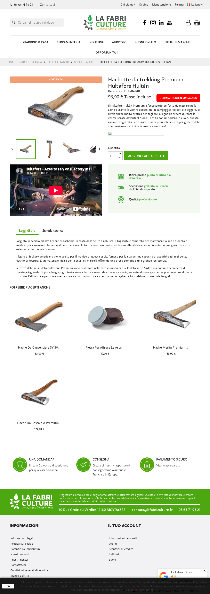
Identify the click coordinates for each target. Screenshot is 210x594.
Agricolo (119, 42)
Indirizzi (113, 554)
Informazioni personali (122, 538)
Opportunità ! (107, 53)
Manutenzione (161, 5)
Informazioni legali (21, 538)
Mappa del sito (19, 575)
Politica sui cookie (21, 543)
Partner (180, 5)
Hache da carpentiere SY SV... (39, 347)
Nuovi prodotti (19, 554)
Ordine (143, 5)
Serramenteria (68, 42)
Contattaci (47, 5)
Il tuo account (124, 525)
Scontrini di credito (120, 549)
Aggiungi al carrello (146, 156)
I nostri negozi (19, 559)
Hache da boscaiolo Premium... (39, 423)
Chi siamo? (128, 5)
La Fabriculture (181, 572)
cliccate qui (147, 590)
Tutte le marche (177, 42)
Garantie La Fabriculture (25, 549)
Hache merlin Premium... (170, 347)
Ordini (112, 543)
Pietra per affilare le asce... (105, 347)
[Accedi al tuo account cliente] (188, 24)
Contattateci (18, 565)
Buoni (112, 559)
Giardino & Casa (36, 42)
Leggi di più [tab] (27, 231)
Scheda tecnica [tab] (52, 231)
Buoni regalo (145, 42)
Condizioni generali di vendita (29, 570)
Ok (8, 586)
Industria (96, 42)
